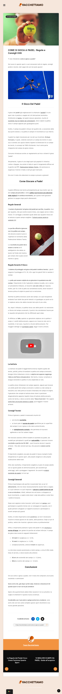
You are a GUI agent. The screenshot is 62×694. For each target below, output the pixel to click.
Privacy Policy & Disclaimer (35, 687)
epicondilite (35, 440)
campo (44, 503)
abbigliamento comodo (22, 429)
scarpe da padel (28, 423)
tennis (20, 118)
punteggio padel (27, 327)
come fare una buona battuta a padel (20, 401)
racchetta (23, 420)
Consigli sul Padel (11, 16)
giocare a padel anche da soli (43, 489)
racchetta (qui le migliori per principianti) (21, 121)
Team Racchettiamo (31, 645)
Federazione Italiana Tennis (29, 167)
